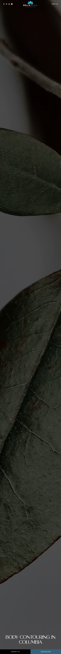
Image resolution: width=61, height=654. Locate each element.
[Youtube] (11, 4)
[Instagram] (6, 4)
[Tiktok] (9, 4)
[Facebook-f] (4, 4)
